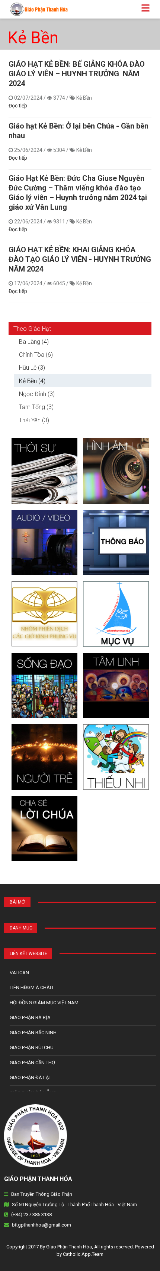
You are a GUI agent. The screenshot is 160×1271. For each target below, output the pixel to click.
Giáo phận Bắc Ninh (33, 1032)
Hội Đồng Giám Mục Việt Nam (44, 1002)
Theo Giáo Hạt (32, 328)
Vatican (19, 972)
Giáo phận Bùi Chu (32, 1047)
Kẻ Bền (32, 37)
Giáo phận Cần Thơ (32, 1062)
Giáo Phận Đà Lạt (30, 1077)
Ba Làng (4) (34, 341)
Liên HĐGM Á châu (31, 987)
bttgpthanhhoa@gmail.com (41, 1225)
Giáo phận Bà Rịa (30, 1017)
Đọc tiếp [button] (18, 106)
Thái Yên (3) (34, 420)
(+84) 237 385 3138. (32, 1214)
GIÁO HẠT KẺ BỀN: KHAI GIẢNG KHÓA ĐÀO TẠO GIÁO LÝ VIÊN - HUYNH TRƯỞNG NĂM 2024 (80, 259)
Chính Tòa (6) (36, 354)
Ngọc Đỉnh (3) (37, 393)
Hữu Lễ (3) (32, 367)
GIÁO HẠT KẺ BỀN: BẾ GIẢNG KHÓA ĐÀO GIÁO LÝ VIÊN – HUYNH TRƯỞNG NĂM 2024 (77, 74)
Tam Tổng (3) (36, 406)
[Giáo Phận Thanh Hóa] (36, 9)
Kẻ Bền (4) (32, 381)
